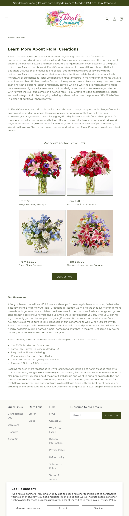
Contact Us (55, 420)
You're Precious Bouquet (81, 204)
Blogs (32, 420)
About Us (13, 439)
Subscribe (111, 415)
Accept (63, 508)
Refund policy (56, 457)
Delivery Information (55, 441)
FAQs (52, 413)
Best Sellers (64, 276)
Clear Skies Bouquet (31, 265)
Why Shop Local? (55, 430)
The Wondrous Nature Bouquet (85, 265)
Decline (98, 508)
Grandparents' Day (15, 415)
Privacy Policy (108, 499)
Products (13, 432)
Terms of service (54, 477)
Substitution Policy (56, 466)
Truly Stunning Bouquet (33, 204)
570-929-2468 (108, 95)
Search (32, 413)
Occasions (13, 424)
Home (11, 37)
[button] (6, 19)
